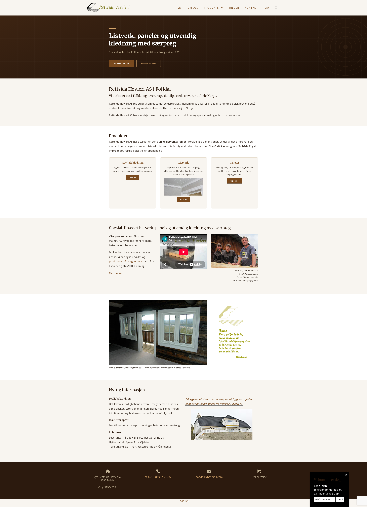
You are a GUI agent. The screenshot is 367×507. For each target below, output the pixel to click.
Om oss (193, 7)
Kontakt (251, 7)
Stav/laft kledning (132, 162)
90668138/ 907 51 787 (158, 477)
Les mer (132, 177)
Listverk (183, 162)
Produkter (213, 8)
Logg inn (184, 501)
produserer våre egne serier (126, 261)
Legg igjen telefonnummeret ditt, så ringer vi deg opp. (328, 489)
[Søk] (276, 7)
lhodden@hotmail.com (209, 477)
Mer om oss (116, 273)
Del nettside (259, 477)
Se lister (183, 199)
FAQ (266, 7)
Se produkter (121, 63)
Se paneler (234, 180)
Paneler (234, 162)
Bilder (234, 7)
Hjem (178, 7)
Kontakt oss (148, 63)
